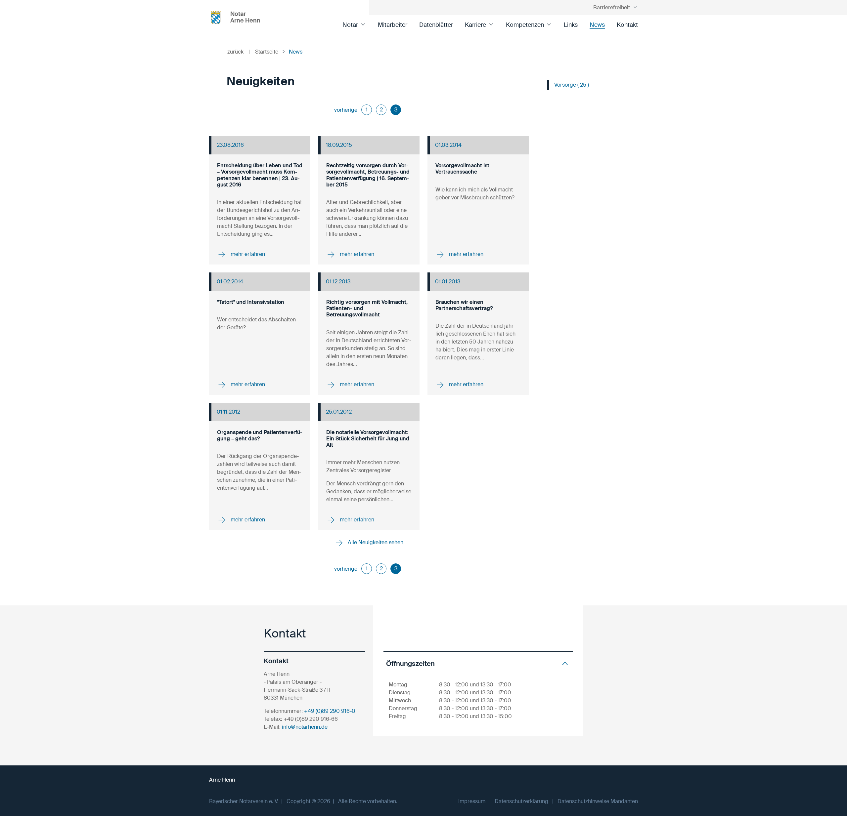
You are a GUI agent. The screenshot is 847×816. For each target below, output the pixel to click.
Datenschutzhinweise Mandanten (597, 801)
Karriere (475, 25)
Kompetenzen (525, 25)
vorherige (345, 109)
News (597, 25)
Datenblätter (436, 25)
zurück (238, 51)
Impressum (471, 801)
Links (571, 25)
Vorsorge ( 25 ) (571, 84)
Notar (350, 25)
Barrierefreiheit (611, 7)
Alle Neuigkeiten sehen (374, 542)
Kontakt (627, 25)
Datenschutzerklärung (521, 801)
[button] (478, 663)
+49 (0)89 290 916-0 (329, 711)
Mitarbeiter (392, 25)
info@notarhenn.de (305, 726)
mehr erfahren (247, 254)
